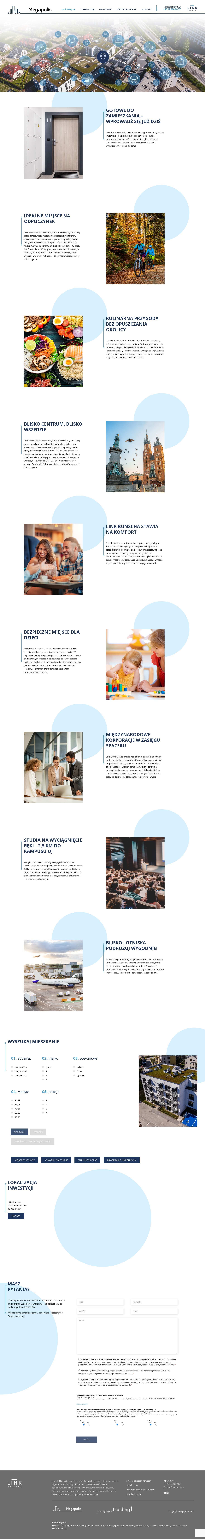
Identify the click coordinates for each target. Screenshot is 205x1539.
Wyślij (25, 820)
